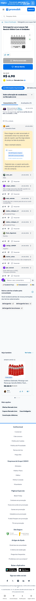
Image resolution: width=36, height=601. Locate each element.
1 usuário (19, 109)
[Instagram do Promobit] (18, 580)
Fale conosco (18, 436)
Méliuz (18, 475)
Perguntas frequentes (18, 554)
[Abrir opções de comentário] (31, 175)
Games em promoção (18, 509)
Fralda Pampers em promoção (18, 518)
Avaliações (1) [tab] (26, 103)
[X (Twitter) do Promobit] (12, 580)
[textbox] (18, 280)
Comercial (18, 432)
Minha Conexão (18, 480)
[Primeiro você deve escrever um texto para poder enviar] (32, 280)
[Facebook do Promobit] (7, 580)
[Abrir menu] (3, 9)
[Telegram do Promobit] (28, 580)
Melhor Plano (18, 470)
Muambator (18, 484)
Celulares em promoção (18, 500)
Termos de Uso (18, 450)
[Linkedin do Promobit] (23, 580)
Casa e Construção (10, 22)
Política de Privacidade (18, 445)
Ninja (19, 108)
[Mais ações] (30, 35)
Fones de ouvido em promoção (18, 505)
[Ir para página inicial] (3, 22)
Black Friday (18, 496)
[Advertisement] (18, 330)
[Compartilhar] (30, 39)
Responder (17, 181)
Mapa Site (18, 454)
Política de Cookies (18, 441)
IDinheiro (18, 466)
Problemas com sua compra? (18, 559)
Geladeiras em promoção (18, 514)
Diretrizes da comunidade (18, 545)
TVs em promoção (18, 523)
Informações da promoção (14, 88)
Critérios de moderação (18, 550)
